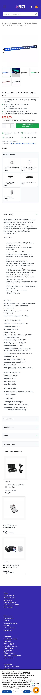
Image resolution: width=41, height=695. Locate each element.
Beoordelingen (20, 444)
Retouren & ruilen (10, 628)
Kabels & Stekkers (9, 653)
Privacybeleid (8, 669)
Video (20, 435)
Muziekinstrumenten (11, 646)
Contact (6, 621)
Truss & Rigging (9, 644)
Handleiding (20, 427)
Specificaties (20, 419)
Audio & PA (7, 641)
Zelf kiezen (17, 692)
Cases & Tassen (9, 648)
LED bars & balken (30, 23)
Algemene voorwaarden (12, 667)
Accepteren (7, 692)
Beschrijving (21, 214)
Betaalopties (8, 630)
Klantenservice (8, 618)
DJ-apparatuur (8, 651)
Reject (27, 692)
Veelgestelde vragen (10, 623)
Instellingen (26, 672)
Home (4, 23)
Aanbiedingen (8, 658)
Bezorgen (7, 625)
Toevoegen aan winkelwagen (27, 125)
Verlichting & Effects (15, 23)
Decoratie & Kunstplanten (12, 655)
